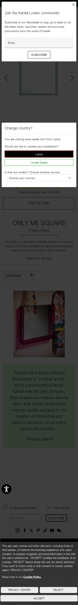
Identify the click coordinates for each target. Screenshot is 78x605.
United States (39, 162)
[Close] (73, 4)
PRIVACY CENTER (19, 590)
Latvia (39, 154)
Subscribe (39, 54)
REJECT (58, 590)
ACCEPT (39, 598)
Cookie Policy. (32, 577)
